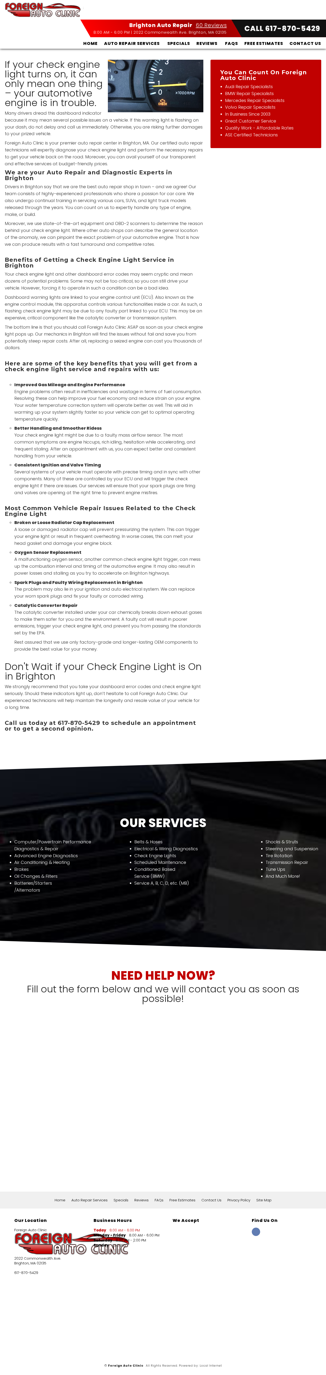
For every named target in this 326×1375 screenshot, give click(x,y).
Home (90, 43)
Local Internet (211, 1366)
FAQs (231, 43)
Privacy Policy (238, 1200)
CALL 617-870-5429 (282, 28)
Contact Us (305, 43)
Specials (178, 43)
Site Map (264, 1200)
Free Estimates (263, 43)
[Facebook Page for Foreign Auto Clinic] (256, 1234)
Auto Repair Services (132, 43)
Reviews (206, 43)
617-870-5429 (26, 1272)
